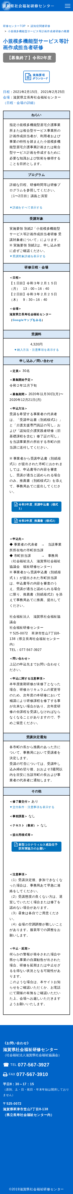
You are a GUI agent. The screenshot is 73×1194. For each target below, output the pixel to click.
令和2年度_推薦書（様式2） (38, 520)
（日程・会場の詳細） (20, 103)
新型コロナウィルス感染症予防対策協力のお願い (38, 846)
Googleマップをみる (27, 320)
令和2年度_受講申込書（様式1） (38, 506)
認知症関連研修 (40, 26)
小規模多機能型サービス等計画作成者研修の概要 (39, 31)
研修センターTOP (14, 26)
